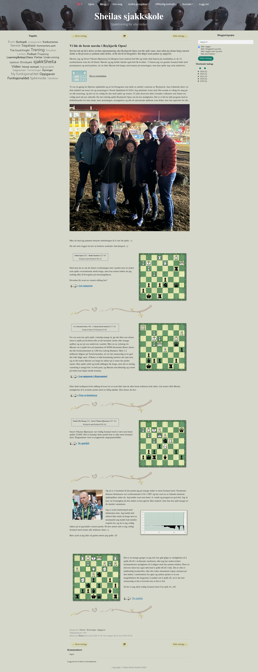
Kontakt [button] (186, 4)
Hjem (91, 4)
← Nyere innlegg (80, 36)
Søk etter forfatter (208, 54)
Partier (82, 630)
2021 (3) (203, 76)
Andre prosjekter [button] (138, 4)
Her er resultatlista (97, 76)
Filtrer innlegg (206, 58)
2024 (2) (203, 71)
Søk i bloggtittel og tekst (211, 49)
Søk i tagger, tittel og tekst (211, 51)
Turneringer (91, 630)
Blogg (103, 4)
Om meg (117, 4)
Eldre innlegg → (179, 36)
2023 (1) (203, 74)
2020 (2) (203, 79)
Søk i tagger (206, 46)
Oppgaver (101, 630)
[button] (79, 4)
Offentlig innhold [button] (165, 4)
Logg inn (204, 4)
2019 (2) (203, 81)
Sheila (81, 636)
